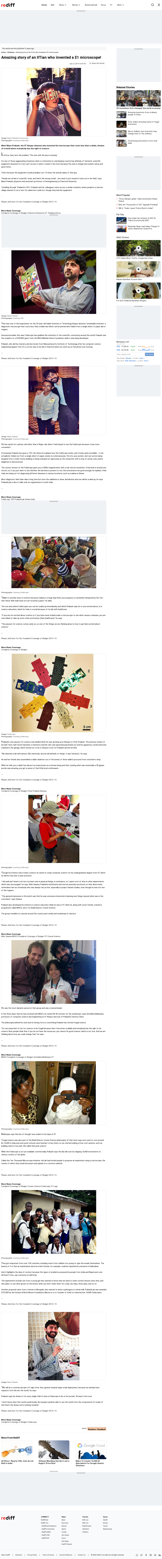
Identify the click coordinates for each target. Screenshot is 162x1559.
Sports (64, 1529)
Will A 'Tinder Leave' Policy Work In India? (135, 208)
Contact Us (82, 1555)
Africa (58, 213)
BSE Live (85, 1520)
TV (111, 5)
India (32, 499)
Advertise (18, 1555)
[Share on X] (141, 1555)
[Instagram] (151, 1555)
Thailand (51, 213)
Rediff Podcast (67, 1544)
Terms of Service (48, 1555)
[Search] (152, 5)
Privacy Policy (32, 1555)
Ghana (27, 499)
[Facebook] (146, 1555)
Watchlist (85, 1529)
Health (105, 1520)
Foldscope (5, 499)
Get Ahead (65, 1535)
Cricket (64, 1532)
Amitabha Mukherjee (42, 1057)
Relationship (107, 1529)
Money (75, 5)
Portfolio (85, 1532)
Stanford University (35, 213)
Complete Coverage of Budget (14, 213)
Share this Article (98, 63)
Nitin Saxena (6, 936)
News (61, 5)
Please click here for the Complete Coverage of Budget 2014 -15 (28, 202)
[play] (138, 248)
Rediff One (44, 1523)
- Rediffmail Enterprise (48, 1526)
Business (11, 52)
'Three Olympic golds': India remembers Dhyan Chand (137, 200)
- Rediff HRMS (45, 1532)
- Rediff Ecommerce (48, 1529)
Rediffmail (44, 1520)
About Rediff (5, 1555)
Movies (64, 1526)
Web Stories (122, 237)
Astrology (65, 1541)
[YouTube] (155, 1555)
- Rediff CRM (45, 1535)
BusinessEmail (91, 5)
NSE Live (85, 1523)
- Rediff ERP (45, 1538)
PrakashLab (19, 499)
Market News (86, 1526)
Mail (52, 5)
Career (105, 1526)
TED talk (32, 453)
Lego (55, 1186)
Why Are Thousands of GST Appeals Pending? (138, 205)
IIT (45, 213)
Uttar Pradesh (33, 791)
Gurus (103, 5)
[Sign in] (159, 5)
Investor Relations (65, 1555)
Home (44, 5)
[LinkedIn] (160, 1555)
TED (12, 499)
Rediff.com (100, 1555)
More (119, 5)
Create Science (53, 936)
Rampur (43, 791)
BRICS (15, 936)
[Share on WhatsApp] (137, 1555)
